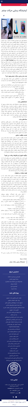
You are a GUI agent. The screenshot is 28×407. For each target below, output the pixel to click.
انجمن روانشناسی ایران (13, 339)
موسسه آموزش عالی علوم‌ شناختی (14, 324)
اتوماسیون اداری (14, 286)
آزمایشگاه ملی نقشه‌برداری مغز (14, 329)
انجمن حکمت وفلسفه (14, 351)
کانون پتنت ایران (14, 348)
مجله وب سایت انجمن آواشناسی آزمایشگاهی (14, 317)
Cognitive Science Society (14, 327)
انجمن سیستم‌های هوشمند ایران (13, 331)
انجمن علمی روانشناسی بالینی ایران (14, 341)
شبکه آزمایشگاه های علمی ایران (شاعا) (13, 360)
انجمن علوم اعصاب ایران (14, 334)
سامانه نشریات (14, 289)
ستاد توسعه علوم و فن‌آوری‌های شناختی (14, 305)
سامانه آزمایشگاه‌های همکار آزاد (14, 353)
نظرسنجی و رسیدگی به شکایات (14, 277)
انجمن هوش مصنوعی (13, 336)
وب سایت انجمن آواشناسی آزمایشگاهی (14, 319)
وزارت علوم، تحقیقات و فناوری (14, 300)
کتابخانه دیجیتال (14, 284)
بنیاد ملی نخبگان (14, 315)
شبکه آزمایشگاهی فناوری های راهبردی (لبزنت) (14, 358)
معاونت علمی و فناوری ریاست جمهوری (13, 298)
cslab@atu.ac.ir (10, 388)
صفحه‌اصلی (23, 5)
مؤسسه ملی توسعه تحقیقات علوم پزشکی (14, 322)
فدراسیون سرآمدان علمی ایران (14, 346)
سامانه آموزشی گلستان (13, 279)
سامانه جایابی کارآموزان (13, 355)
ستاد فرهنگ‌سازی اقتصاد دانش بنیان (14, 312)
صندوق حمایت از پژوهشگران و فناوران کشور (14, 303)
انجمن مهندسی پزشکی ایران (13, 343)
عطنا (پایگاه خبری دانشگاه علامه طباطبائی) (13, 281)
